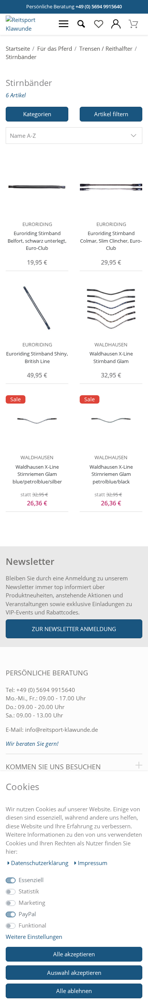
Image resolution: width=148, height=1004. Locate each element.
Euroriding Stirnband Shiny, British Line (37, 357)
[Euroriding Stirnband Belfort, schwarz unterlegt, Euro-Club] (37, 186)
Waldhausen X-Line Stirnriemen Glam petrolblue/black (111, 474)
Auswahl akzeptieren (74, 972)
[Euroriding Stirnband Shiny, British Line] (37, 307)
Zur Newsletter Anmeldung (74, 629)
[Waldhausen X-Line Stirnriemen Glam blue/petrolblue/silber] (37, 420)
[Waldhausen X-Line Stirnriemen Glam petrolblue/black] (111, 420)
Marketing (32, 902)
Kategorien (37, 114)
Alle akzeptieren (74, 954)
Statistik (29, 891)
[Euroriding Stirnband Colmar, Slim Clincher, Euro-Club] (111, 186)
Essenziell (31, 880)
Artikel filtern (111, 114)
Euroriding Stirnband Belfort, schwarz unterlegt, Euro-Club (37, 240)
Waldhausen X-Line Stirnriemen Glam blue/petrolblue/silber (37, 474)
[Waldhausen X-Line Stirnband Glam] (111, 307)
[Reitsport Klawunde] (27, 28)
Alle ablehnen (74, 991)
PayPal (27, 914)
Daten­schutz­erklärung (40, 863)
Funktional (32, 925)
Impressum (92, 863)
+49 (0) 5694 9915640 (99, 6)
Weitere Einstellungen (34, 936)
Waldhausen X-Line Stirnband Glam (111, 357)
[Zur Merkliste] (98, 24)
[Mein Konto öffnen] (116, 24)
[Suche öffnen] (81, 24)
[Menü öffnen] (63, 24)
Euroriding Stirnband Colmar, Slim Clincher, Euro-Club (111, 240)
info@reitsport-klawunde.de (61, 729)
